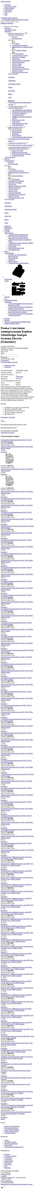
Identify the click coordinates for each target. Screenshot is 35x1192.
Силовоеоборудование (8, 232)
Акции (6, 1140)
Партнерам (7, 11)
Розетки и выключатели (12, 1126)
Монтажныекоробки (8, 228)
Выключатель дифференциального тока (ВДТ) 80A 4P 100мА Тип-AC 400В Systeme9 (17, 947)
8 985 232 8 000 (5, 1)
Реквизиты (7, 1164)
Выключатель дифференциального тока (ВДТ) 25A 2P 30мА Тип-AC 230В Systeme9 (17, 1016)
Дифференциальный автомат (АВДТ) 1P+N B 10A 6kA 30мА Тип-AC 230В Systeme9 (17, 1057)
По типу (14, 37)
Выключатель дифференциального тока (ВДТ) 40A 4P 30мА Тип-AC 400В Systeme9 (17, 975)
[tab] (19, 365)
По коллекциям (17, 38)
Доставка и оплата (10, 6)
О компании (8, 10)
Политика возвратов (11, 1143)
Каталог (7, 1154)
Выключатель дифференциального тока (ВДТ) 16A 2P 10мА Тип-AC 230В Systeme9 (17, 1030)
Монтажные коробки (11, 1128)
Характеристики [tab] (9, 365)
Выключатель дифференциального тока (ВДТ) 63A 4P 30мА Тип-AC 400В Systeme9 (17, 961)
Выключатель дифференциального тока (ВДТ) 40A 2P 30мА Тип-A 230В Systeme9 (17, 892)
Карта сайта (8, 1145)
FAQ (5, 15)
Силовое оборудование (11, 1129)
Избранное (7, 31)
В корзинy (4, 357)
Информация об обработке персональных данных (16, 1184)
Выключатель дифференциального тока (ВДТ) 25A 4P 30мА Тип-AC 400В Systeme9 (17, 988)
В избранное (5, 360)
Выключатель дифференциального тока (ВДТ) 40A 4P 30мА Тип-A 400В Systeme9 (17, 878)
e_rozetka (3, 1176)
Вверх (3, 1119)
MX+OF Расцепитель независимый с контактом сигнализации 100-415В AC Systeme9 (16, 1112)
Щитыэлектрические (9, 252)
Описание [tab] (7, 367)
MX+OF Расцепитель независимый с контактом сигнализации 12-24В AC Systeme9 (16, 1099)
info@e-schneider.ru (7, 1181)
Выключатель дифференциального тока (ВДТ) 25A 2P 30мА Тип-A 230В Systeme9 (17, 906)
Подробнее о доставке (8, 417)
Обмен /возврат (9, 8)
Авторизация (5, 18)
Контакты (7, 4)
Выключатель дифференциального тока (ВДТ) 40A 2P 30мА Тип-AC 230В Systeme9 (17, 1002)
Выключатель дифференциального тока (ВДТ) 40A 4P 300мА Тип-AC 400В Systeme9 (17, 933)
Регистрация (14, 18)
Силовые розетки (10, 1133)
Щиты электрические (11, 1131)
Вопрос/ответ (8, 1161)
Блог (5, 13)
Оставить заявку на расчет (9, 362)
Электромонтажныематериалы (10, 301)
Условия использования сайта (13, 1147)
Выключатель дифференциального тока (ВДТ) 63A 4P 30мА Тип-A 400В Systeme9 (17, 864)
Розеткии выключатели (9, 159)
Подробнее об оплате (7, 432)
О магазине (8, 1159)
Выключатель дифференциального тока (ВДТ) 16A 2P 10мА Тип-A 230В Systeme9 (17, 919)
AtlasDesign (19, 376)
